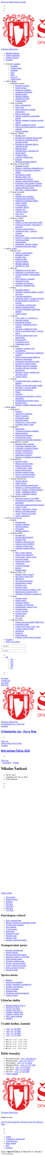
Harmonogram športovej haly (26, 592)
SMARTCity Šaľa (22, 99)
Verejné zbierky (21, 377)
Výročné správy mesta (23, 468)
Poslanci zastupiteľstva (24, 451)
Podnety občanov (12, 58)
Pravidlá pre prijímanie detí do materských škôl (26, 141)
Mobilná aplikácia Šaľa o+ (16, 1005)
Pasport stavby (20, 340)
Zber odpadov (11, 927)
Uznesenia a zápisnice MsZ (25, 446)
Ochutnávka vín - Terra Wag (18, 731)
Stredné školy (20, 153)
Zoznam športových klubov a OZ (28, 590)
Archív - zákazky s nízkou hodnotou (29, 490)
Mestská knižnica (21, 527)
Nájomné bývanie (22, 166)
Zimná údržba (20, 242)
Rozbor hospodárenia (23, 466)
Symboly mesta (21, 598)
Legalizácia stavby (22, 342)
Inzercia (18, 568)
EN (12, 662)
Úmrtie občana (21, 314)
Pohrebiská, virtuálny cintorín (26, 244)
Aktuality (16, 64)
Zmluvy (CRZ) (21, 507)
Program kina (20, 522)
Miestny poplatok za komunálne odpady (21, 923)
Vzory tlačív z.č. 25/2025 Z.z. (26, 318)
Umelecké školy (21, 155)
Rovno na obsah (7, 2)
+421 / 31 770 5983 (13, 1033)
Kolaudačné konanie (23, 322)
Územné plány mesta (23, 438)
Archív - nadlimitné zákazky (26, 494)
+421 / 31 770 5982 (13, 1031)
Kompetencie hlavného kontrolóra (28, 440)
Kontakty (9, 60)
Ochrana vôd (20, 209)
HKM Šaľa (19, 579)
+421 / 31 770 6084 (22, 1069)
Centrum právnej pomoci (24, 629)
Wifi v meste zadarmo (23, 553)
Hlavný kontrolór (21, 416)
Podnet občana (21, 88)
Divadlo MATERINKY (24, 537)
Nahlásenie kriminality (23, 92)
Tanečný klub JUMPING (25, 544)
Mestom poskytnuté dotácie (25, 511)
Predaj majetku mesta (23, 470)
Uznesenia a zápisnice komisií (26, 448)
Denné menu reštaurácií (24, 555)
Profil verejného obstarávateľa (26, 485)
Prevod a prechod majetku (25, 474)
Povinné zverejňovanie (14, 950)
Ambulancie (20, 564)
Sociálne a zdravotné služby (16, 940)
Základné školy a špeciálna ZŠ (27, 151)
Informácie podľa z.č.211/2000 (27, 498)
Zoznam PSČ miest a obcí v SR (27, 627)
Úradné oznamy (12, 995)
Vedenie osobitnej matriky (25, 307)
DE (12, 666)
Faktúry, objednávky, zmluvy (26, 509)
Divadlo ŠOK (20, 540)
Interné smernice (21, 433)
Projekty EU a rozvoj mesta (25, 422)
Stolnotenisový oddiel (23, 583)
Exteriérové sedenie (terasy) (25, 364)
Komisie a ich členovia (24, 453)
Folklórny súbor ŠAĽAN (25, 542)
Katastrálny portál (22, 624)
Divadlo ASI (20, 535)
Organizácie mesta (22, 418)
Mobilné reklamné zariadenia (26, 366)
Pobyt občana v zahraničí (24, 279)
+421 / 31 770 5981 (13, 1029)
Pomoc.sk (19, 633)
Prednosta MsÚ (21, 259)
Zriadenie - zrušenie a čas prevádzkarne (25, 349)
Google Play (10, 1122)
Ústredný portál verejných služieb (28, 637)
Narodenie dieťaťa (22, 290)
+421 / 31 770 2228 (27, 1065)
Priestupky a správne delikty (26, 388)
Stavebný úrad (11, 938)
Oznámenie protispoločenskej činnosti (29, 505)
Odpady (18, 194)
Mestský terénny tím (23, 177)
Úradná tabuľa (16, 68)
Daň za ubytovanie (22, 114)
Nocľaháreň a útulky (23, 175)
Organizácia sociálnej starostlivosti (28, 186)
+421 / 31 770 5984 (13, 1035)
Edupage (18, 159)
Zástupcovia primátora (23, 414)
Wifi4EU (9, 1018)
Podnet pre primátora (23, 90)
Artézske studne (21, 212)
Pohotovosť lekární (22, 561)
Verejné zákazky (21, 481)
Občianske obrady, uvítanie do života (29, 298)
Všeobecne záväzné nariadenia (27, 431)
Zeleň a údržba (21, 203)
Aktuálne (14, 66)
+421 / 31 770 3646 (22, 1067)
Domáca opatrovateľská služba (27, 181)
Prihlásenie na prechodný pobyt (27, 272)
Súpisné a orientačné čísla (25, 285)
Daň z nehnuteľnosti (23, 105)
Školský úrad (20, 136)
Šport (13, 75)
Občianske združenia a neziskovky (28, 594)
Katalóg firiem (20, 570)
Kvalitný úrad (20, 257)
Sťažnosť (18, 394)
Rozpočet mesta (21, 461)
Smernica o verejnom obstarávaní (28, 487)
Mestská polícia (21, 94)
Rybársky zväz (21, 585)
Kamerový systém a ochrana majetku (29, 238)
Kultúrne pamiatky (22, 603)
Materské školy (21, 149)
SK (12, 659)
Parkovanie (19, 220)
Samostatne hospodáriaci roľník (27, 361)
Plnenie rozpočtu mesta (24, 464)
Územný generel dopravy (25, 229)
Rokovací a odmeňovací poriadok (28, 457)
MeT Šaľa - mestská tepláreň (26, 190)
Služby (14, 249)
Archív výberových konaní (25, 514)
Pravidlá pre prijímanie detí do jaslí (28, 138)
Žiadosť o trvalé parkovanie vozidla (28, 222)
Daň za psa (19, 107)
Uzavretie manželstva (23, 296)
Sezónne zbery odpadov (24, 196)
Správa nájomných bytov (24, 477)
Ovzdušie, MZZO (22, 207)
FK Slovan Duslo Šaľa (24, 581)
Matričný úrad (11, 936)
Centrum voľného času (24, 157)
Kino (12, 73)
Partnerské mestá (21, 420)
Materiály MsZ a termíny (24, 444)
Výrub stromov (21, 205)
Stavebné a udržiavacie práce (26, 329)
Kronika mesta (20, 613)
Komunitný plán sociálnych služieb (28, 183)
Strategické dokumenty (24, 435)
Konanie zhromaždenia (24, 390)
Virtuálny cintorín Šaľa (14, 1012)
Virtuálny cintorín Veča (14, 1014)
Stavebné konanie (22, 320)
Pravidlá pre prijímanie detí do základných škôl (26, 145)
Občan (13, 81)
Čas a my (14, 77)
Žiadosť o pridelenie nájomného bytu (29, 168)
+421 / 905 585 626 (28, 1059)
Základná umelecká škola (25, 548)
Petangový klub (21, 587)
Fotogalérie (7, 763)
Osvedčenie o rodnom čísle (25, 305)
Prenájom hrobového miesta (25, 246)
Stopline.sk (19, 631)
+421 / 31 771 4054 (24, 1063)
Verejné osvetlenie (22, 240)
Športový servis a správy (24, 574)
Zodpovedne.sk (21, 635)
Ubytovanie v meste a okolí (25, 557)
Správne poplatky (22, 131)
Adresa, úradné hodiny (24, 253)
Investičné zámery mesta (24, 424)
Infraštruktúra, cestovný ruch (26, 607)
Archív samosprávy (22, 516)
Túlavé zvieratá (21, 216)
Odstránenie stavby (22, 344)
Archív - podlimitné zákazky (26, 492)
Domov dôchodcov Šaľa (24, 188)
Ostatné (16, 763)
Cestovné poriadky (22, 566)
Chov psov (19, 214)
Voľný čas (18, 518)
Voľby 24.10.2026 (13, 642)
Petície (17, 392)
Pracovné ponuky (22, 559)
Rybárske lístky (21, 403)
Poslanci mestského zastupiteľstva (18, 984)
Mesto (13, 407)
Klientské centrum (22, 86)
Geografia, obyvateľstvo (24, 605)
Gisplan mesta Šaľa (13, 1010)
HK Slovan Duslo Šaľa (24, 577)
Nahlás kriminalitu (13, 55)
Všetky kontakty (12, 1074)
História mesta (20, 600)
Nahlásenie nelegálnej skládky (26, 201)
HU (12, 664)
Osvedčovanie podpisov (15, 925)
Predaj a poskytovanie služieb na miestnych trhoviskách (27, 358)
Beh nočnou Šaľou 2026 (15, 750)
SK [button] (7, 657)
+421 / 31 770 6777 (26, 1061)
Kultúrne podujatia (22, 524)
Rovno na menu (20, 2)
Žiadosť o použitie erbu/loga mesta (28, 405)
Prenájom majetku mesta (24, 472)
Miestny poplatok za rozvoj (25, 125)
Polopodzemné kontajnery (25, 199)
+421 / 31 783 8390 (21, 1072)
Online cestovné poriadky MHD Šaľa (29, 622)
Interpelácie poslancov (23, 455)
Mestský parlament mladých (26, 162)
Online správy (16, 79)
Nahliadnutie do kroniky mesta (27, 401)
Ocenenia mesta (21, 609)
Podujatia (14, 70)
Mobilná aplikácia (12, 53)
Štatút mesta (19, 429)
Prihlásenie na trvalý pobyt (25, 270)
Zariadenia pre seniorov (24, 179)
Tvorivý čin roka (21, 611)
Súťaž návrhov (21, 483)
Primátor (18, 411)
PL (12, 668)
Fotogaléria (19, 529)
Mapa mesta (19, 235)
